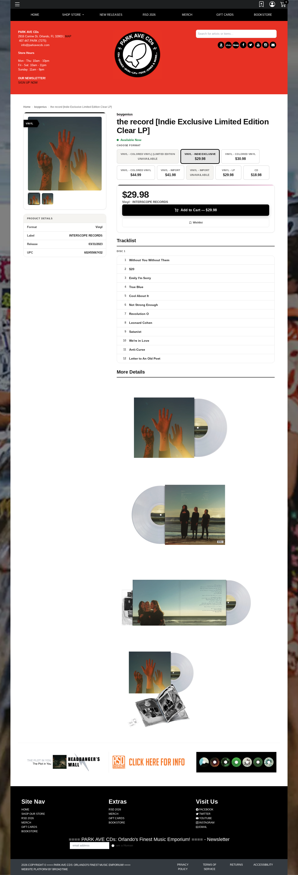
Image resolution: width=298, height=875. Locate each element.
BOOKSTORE (263, 14)
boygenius (40, 106)
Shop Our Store (33, 813)
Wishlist (198, 222)
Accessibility (263, 864)
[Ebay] (228, 45)
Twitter (205, 813)
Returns (236, 864)
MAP (68, 36)
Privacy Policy (182, 867)
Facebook (206, 809)
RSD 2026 (149, 14)
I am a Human (123, 845)
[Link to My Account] (272, 5)
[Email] (273, 45)
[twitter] (250, 45)
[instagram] (265, 45)
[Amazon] (221, 45)
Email (203, 827)
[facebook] (243, 45)
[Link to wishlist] (262, 5)
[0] (283, 5)
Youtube (205, 818)
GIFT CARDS (225, 14)
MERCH (187, 14)
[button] (73, 15)
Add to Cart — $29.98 (199, 210)
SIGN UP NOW (28, 82)
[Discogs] (236, 45)
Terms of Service (209, 867)
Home (27, 106)
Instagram (206, 822)
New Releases (111, 14)
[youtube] (258, 45)
